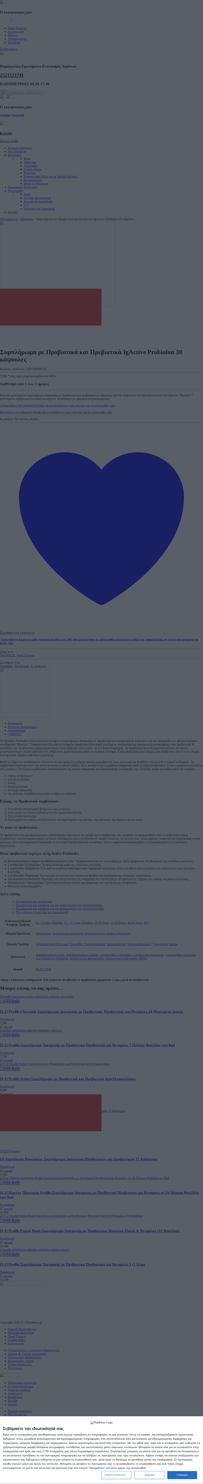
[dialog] (101, 1450)
